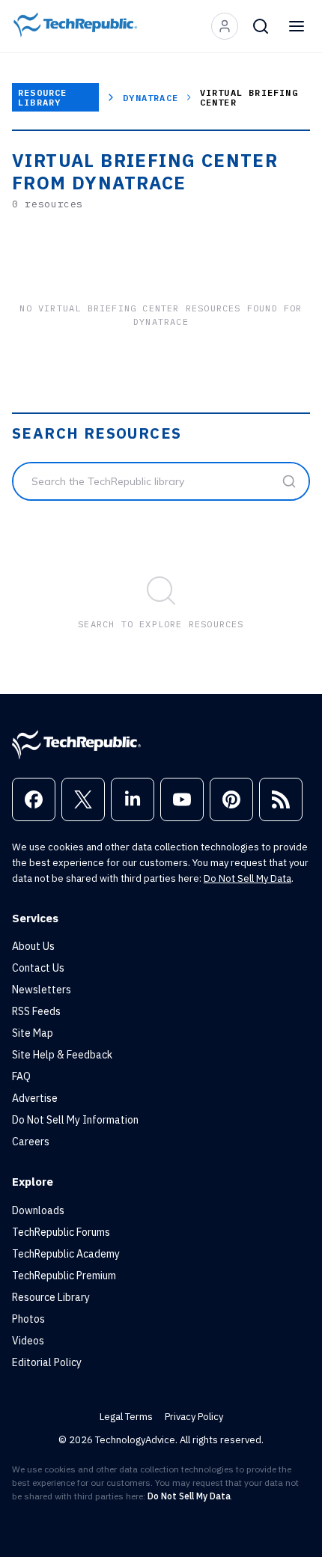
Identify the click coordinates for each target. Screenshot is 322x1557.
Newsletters (41, 989)
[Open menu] (296, 26)
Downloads (38, 1210)
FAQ (21, 1076)
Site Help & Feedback (62, 1054)
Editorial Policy (47, 1362)
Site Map (32, 1033)
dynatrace (150, 97)
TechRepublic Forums (61, 1232)
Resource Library (42, 97)
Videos (28, 1340)
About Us (33, 946)
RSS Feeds (36, 1011)
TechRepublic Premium (64, 1275)
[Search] (260, 26)
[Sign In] (224, 26)
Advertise (35, 1098)
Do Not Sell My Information (75, 1120)
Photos (28, 1319)
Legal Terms (126, 1416)
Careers (30, 1141)
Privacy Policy (194, 1416)
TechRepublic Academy (66, 1254)
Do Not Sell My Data (247, 878)
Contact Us (38, 968)
